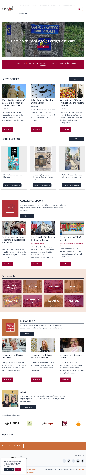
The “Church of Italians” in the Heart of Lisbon (43, 238)
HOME (21, 456)
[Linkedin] (78, 461)
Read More (43, 47)
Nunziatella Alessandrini (37, 243)
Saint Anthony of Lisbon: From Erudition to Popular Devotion (72, 103)
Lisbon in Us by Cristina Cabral (71, 356)
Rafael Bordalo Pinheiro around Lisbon (42, 101)
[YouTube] (82, 461)
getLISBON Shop (18, 63)
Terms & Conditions (30, 469)
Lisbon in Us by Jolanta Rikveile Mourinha (41, 356)
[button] (29, 5)
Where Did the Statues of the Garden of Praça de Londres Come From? (13, 103)
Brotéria (4, 246)
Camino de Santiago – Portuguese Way (43, 40)
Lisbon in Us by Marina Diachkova (12, 356)
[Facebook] (64, 461)
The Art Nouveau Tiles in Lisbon (71, 238)
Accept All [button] (18, 469)
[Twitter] (68, 461)
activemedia (80, 469)
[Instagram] (73, 461)
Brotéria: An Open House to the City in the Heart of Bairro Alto (13, 240)
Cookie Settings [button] (9, 469)
